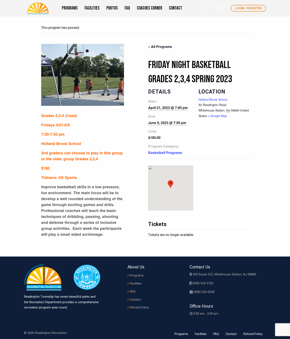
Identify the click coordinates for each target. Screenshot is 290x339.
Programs (137, 275)
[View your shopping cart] (218, 8)
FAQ (132, 291)
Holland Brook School (212, 99)
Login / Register (248, 8)
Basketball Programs (165, 152)
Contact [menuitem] (175, 8)
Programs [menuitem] (70, 8)
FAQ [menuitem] (127, 8)
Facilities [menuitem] (92, 8)
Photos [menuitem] (112, 8)
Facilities (136, 283)
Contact (135, 299)
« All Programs (160, 46)
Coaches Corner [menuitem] (149, 8)
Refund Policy (139, 307)
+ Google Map (217, 116)
